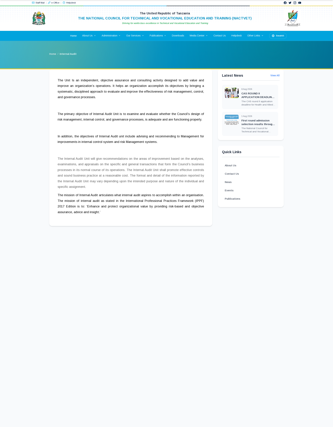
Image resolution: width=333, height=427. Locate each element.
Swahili (280, 35)
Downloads (178, 35)
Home (73, 35)
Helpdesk (236, 35)
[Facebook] (285, 2)
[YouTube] (299, 2)
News (228, 182)
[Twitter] (290, 2)
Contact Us (220, 35)
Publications (232, 198)
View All (275, 75)
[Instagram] (294, 2)
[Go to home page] (39, 18)
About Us (230, 165)
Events (229, 190)
